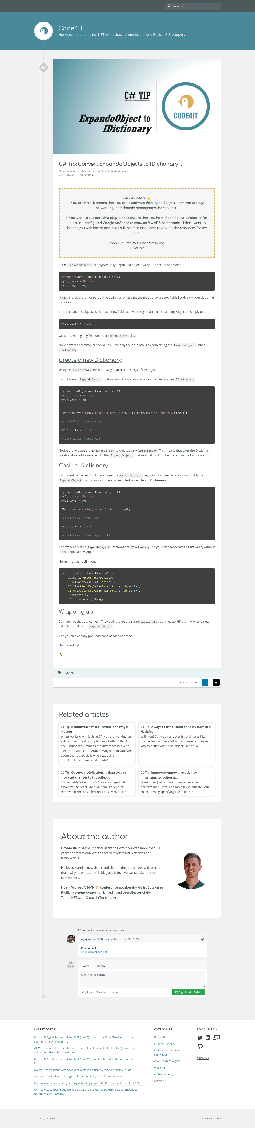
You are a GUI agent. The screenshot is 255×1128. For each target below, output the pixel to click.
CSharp (85, 174)
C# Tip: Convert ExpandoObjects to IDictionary (119, 164)
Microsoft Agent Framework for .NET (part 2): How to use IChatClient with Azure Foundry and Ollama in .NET (83, 1039)
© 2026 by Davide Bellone (48, 1118)
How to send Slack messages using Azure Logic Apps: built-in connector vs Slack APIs (87, 1083)
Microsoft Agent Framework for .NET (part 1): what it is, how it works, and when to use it (87, 1061)
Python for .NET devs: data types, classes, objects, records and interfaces (79, 1076)
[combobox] (193, 6)
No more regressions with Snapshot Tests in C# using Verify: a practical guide (82, 1070)
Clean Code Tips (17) (167, 1061)
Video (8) (159, 1068)
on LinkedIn (107, 892)
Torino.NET (69, 897)
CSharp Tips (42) (164, 1044)
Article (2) (160, 1081)
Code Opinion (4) (164, 1074)
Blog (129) (160, 1037)
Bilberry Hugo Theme (209, 1118)
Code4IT (70, 28)
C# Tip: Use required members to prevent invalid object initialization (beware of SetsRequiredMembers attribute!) (84, 1050)
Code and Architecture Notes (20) (168, 1052)
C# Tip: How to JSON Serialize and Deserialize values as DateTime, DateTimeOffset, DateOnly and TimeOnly (85, 1092)
